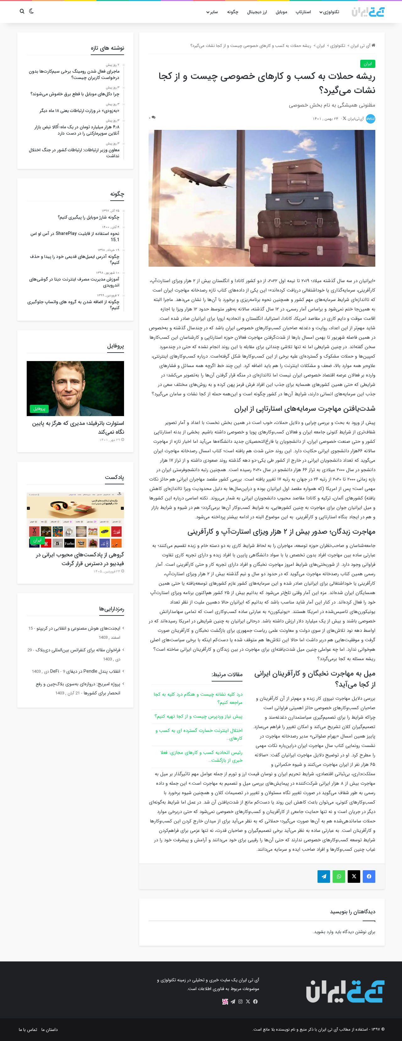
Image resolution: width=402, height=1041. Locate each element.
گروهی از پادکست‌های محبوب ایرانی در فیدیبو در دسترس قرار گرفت (80, 559)
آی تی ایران (361, 45)
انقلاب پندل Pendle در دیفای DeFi (85, 671)
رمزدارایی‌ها (111, 608)
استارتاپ (303, 11)
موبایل (281, 11)
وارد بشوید (324, 931)
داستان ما (49, 1029)
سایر (214, 11)
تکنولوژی (331, 11)
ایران (321, 45)
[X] (248, 1001)
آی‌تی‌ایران (356, 119)
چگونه (232, 11)
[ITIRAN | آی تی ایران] (368, 12)
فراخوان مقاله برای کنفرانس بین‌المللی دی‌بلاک (77, 650)
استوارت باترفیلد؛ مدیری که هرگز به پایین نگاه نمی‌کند (78, 428)
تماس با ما (28, 1029)
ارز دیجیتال (257, 11)
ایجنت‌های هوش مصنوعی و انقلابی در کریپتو (78, 628)
